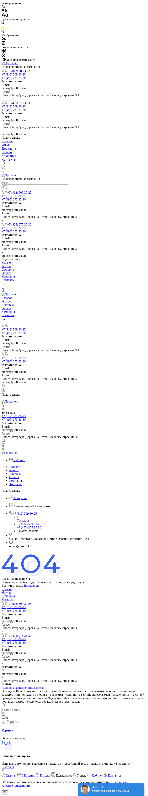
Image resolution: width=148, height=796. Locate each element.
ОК (5, 792)
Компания (9, 156)
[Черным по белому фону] (3, 23)
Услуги (6, 145)
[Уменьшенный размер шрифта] (3, 6)
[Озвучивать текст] (4, 51)
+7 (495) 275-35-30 (19, 103)
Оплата (7, 152)
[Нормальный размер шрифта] (4, 10)
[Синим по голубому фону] (3, 32)
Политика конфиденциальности (23, 687)
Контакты (9, 159)
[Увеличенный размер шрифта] (5, 15)
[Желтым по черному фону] (3, 27)
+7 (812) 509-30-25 (19, 71)
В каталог (8, 767)
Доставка (9, 148)
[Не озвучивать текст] (3, 56)
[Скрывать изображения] (3, 43)
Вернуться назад (12, 585)
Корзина (8, 730)
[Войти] (3, 168)
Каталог (7, 141)
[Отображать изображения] (4, 39)
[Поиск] (5, 187)
